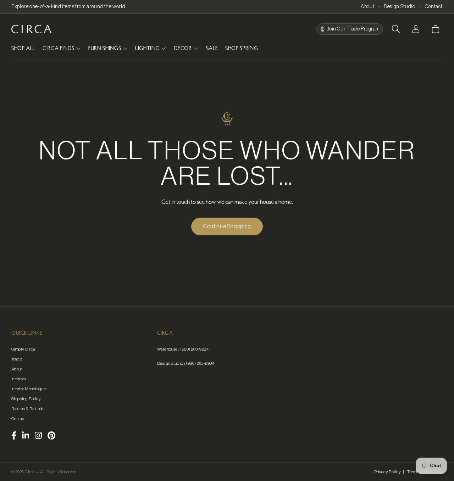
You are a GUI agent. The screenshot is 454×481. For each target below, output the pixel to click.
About (367, 6)
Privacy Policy (387, 472)
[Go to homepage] (31, 29)
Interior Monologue (28, 389)
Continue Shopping (227, 226)
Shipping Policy (26, 399)
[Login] (416, 29)
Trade (16, 359)
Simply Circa (23, 349)
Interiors (18, 379)
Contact (434, 6)
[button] (396, 29)
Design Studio (399, 6)
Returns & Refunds (27, 409)
